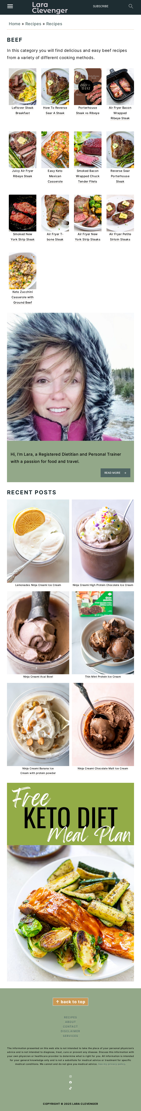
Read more (112, 472)
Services (70, 1035)
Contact (70, 1026)
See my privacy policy (111, 1064)
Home (14, 23)
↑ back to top (70, 1001)
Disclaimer (70, 1031)
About (70, 1021)
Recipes (33, 23)
